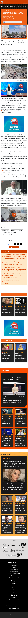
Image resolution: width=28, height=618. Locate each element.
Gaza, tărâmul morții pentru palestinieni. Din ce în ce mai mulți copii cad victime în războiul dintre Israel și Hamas (15, 269)
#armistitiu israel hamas (9, 232)
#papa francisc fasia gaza (10, 235)
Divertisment (5, 370)
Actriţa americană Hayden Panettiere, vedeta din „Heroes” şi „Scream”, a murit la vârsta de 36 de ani (20, 530)
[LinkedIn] (16, 609)
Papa (2, 170)
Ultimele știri (7, 295)
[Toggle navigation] (25, 2)
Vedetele (14, 583)
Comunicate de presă (14, 578)
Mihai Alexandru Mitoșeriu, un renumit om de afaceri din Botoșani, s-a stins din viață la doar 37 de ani (20, 311)
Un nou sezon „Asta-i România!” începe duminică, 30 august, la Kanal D (13, 378)
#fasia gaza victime (17, 230)
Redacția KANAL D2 (10, 16)
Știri (14, 592)
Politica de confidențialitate (14, 573)
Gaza (2, 111)
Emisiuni (14, 585)
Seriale (14, 588)
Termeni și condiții (14, 565)
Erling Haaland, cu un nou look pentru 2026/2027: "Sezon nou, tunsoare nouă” (20, 508)
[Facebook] (10, 609)
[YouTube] (14, 609)
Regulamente (14, 575)
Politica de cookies (14, 571)
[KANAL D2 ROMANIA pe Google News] (9, 244)
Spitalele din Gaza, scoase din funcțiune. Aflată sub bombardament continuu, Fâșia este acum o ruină (14, 262)
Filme (14, 590)
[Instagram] (12, 609)
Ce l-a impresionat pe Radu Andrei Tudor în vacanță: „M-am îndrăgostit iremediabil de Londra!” (7, 443)
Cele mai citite (7, 341)
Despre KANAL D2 (14, 563)
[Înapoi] (23, 341)
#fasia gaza (6, 230)
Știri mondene (5, 454)
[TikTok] (18, 609)
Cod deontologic (14, 569)
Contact (14, 567)
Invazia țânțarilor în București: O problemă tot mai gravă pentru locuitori (13, 281)
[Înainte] (26, 341)
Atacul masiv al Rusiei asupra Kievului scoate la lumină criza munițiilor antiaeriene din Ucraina (14, 275)
